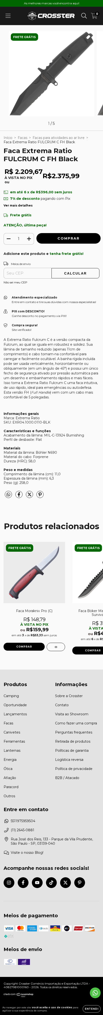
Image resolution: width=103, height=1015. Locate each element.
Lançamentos (15, 714)
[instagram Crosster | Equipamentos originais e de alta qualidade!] (9, 882)
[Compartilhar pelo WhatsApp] (8, 495)
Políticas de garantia (72, 750)
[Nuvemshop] (19, 996)
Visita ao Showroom (71, 714)
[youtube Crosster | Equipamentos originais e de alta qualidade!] (37, 882)
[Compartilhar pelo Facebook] (19, 496)
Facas (22, 138)
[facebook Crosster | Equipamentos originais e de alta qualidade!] (23, 882)
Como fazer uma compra (76, 723)
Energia (10, 759)
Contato (62, 705)
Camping (11, 696)
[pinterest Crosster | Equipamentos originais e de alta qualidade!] (79, 882)
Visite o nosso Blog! (27, 852)
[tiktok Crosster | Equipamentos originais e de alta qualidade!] (51, 882)
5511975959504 (23, 821)
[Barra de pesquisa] (84, 15)
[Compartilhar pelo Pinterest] (40, 496)
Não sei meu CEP (15, 282)
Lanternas (12, 750)
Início (8, 138)
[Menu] (8, 15)
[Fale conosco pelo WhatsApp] (95, 992)
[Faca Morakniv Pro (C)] (56, 647)
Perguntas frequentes (73, 732)
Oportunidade (15, 705)
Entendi (91, 1008)
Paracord (11, 787)
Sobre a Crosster (69, 696)
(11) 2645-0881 (22, 830)
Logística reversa (69, 759)
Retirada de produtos (72, 741)
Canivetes (12, 732)
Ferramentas (14, 741)
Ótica (8, 769)
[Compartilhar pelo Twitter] (30, 496)
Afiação (10, 778)
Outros (9, 796)
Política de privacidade (73, 769)
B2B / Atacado (67, 778)
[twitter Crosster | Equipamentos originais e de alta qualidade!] (65, 882)
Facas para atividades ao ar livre (59, 138)
